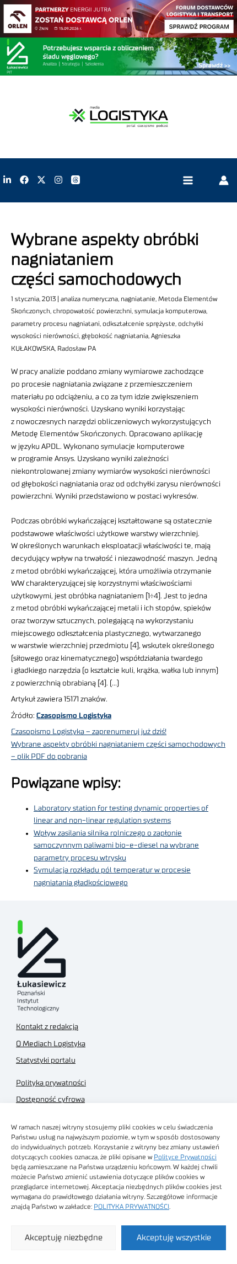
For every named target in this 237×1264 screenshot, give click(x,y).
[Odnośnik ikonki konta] (224, 180)
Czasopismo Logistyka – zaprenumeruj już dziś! (88, 732)
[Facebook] (24, 180)
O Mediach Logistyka (50, 1044)
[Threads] (75, 180)
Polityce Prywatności (185, 1157)
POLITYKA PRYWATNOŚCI (131, 1206)
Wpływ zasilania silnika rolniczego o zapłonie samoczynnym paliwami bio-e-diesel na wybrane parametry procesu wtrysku (116, 845)
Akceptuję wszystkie (174, 1238)
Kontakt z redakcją (47, 1027)
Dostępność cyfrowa (50, 1100)
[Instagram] (58, 180)
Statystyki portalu (46, 1060)
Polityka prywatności (51, 1083)
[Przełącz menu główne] (188, 180)
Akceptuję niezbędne (64, 1238)
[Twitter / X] (41, 180)
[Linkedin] (7, 180)
